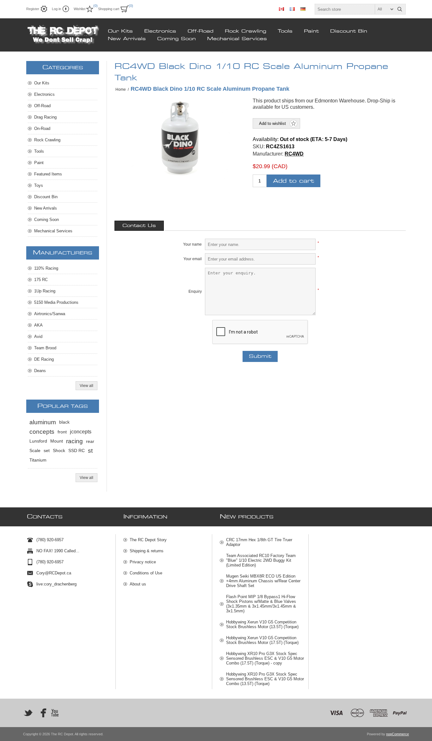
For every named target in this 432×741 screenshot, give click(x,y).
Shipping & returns (147, 550)
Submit (260, 356)
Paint (311, 31)
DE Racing (44, 359)
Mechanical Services (237, 39)
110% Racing (46, 268)
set (47, 450)
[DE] (303, 9)
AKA (38, 325)
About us (138, 584)
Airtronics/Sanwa (49, 313)
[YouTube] (55, 713)
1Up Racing (44, 291)
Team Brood (45, 348)
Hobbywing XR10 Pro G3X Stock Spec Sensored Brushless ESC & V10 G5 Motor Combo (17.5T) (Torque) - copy (265, 658)
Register (32, 9)
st (90, 450)
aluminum (42, 422)
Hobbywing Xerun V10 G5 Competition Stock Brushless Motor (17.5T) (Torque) (262, 640)
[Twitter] (28, 713)
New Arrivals (127, 39)
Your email (192, 259)
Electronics (160, 31)
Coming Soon (176, 39)
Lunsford (38, 441)
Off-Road (200, 31)
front (62, 431)
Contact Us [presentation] (139, 226)
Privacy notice (143, 562)
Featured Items (48, 174)
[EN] (281, 9)
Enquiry (195, 291)
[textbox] (354, 9)
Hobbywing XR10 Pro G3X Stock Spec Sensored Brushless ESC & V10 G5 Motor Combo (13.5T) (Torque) (265, 679)
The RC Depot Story (148, 539)
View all (86, 385)
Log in (56, 9)
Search (399, 9)
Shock (59, 450)
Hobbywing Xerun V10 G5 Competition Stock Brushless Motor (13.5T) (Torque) (262, 624)
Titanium (37, 460)
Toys (38, 185)
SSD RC (76, 450)
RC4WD (294, 153)
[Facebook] (41, 713)
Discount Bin (348, 31)
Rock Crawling (245, 31)
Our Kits (120, 31)
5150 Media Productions (56, 302)
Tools (285, 31)
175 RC (41, 279)
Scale (34, 450)
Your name (192, 244)
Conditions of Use (146, 573)
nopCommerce (397, 734)
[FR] (292, 9)
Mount (56, 441)
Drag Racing (45, 117)
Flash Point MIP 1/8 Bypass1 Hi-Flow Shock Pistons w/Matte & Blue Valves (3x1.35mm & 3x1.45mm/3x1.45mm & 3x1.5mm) (261, 603)
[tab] (139, 226)
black (64, 422)
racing (74, 441)
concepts (41, 431)
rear (90, 441)
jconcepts (80, 431)
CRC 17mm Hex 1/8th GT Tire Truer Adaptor (259, 542)
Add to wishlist (272, 123)
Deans (40, 370)
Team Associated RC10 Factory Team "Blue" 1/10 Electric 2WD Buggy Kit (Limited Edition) (261, 560)
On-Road (42, 128)
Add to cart (293, 181)
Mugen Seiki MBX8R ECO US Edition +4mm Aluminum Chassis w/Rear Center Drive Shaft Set (263, 581)
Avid (38, 336)
